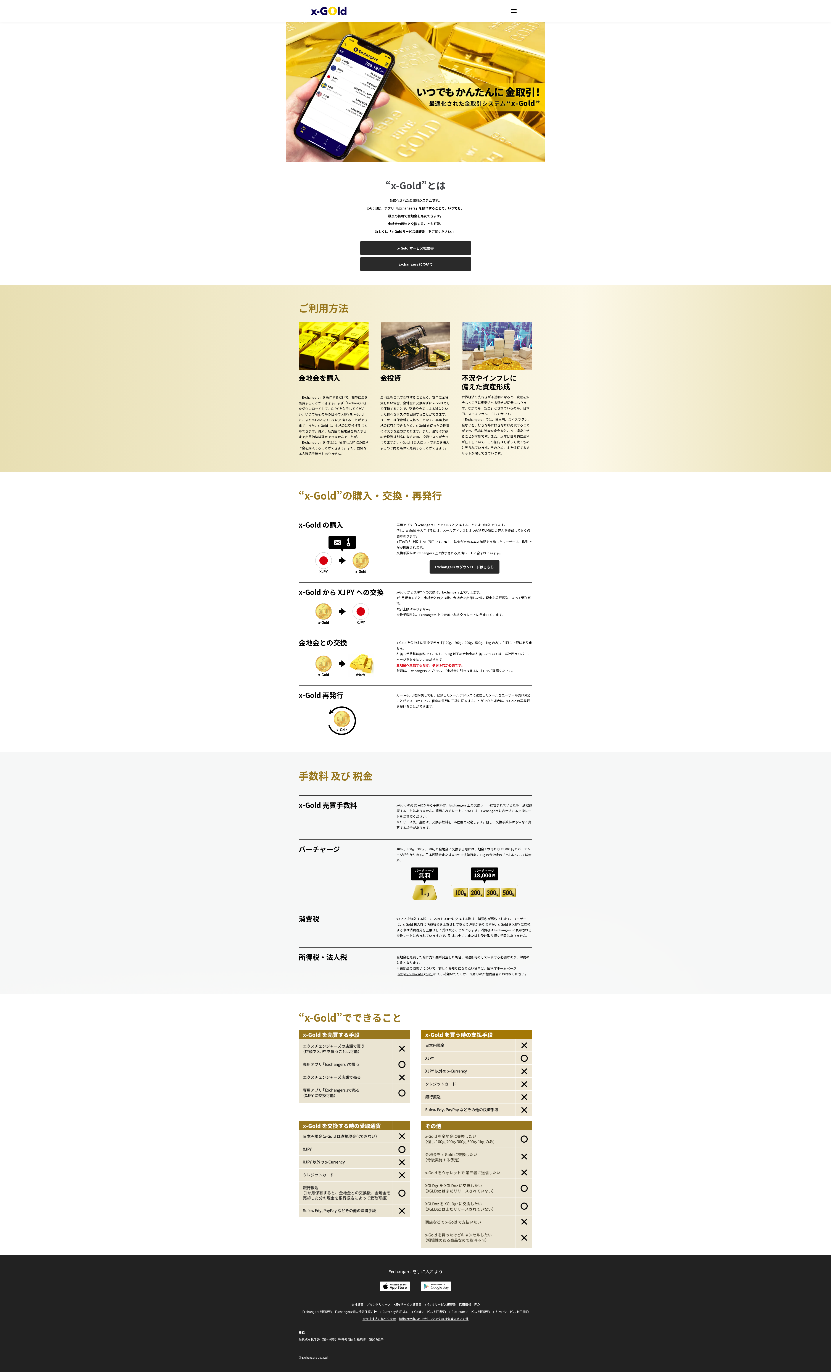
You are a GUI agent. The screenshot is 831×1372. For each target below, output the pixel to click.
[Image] (395, 1286)
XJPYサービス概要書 (408, 1304)
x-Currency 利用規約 (394, 1311)
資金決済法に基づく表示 (379, 1319)
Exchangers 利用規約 (317, 1311)
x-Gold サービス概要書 (440, 1304)
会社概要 (357, 1304)
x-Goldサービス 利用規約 (428, 1311)
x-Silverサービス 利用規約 (511, 1311)
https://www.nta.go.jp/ (415, 974)
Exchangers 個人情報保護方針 (356, 1311)
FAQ (477, 1304)
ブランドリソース (379, 1304)
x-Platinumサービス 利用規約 (469, 1311)
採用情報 (465, 1304)
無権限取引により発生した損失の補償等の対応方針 (434, 1319)
